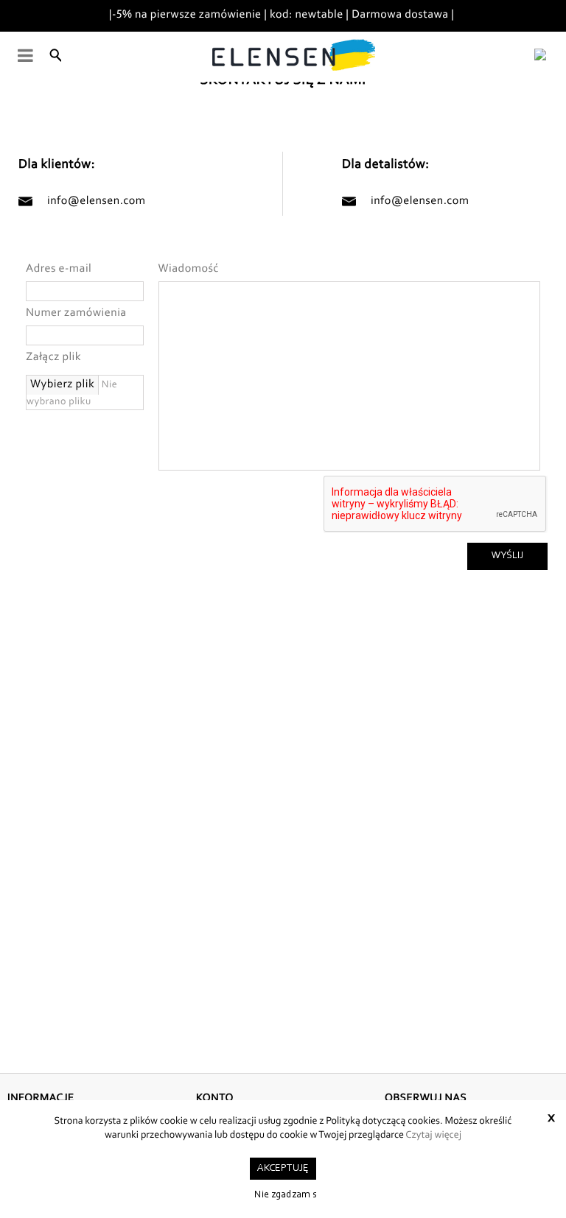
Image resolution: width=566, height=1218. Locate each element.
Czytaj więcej (433, 1135)
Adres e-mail (58, 269)
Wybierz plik (62, 385)
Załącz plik (53, 358)
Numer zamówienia (76, 314)
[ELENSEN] (286, 56)
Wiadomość (188, 269)
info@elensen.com (96, 202)
